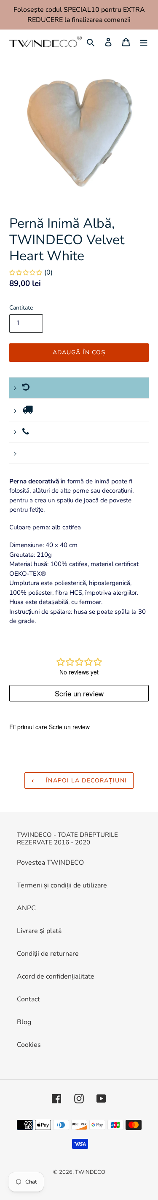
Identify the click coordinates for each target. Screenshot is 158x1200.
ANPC (26, 908)
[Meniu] (144, 41)
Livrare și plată (39, 931)
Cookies (29, 1044)
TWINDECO (90, 1172)
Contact (28, 999)
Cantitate (21, 308)
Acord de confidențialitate (55, 976)
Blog (24, 1022)
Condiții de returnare (48, 953)
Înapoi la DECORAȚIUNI (85, 781)
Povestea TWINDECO (50, 862)
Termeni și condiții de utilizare (62, 885)
